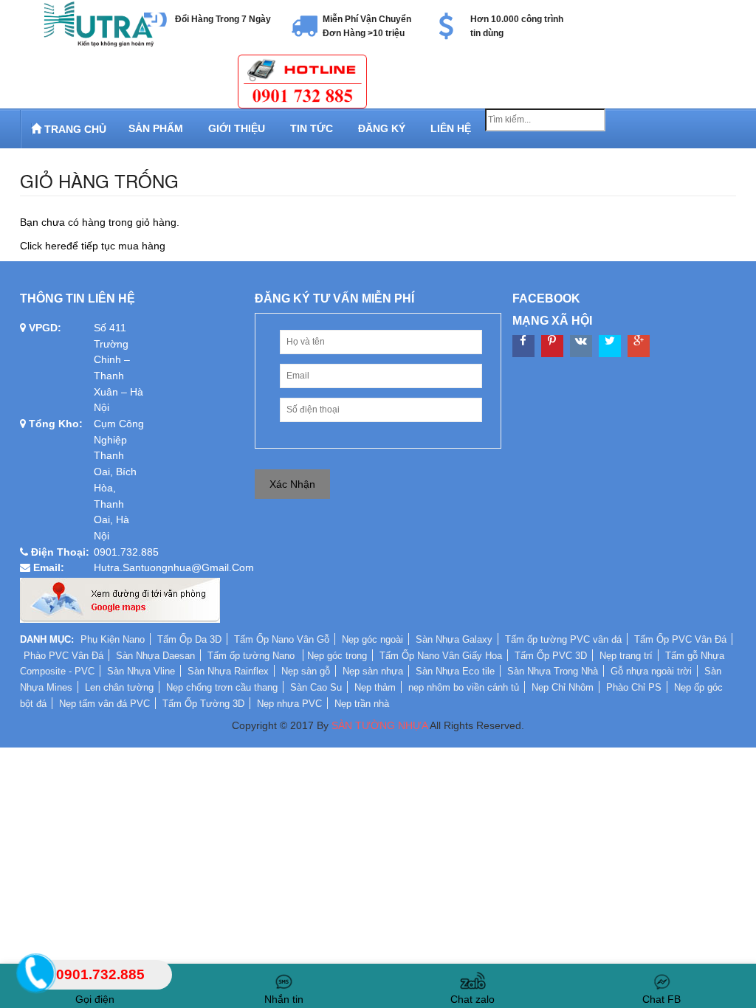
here (55, 246)
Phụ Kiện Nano (112, 639)
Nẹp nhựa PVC (289, 703)
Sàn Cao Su (316, 687)
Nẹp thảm (375, 687)
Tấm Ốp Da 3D (189, 639)
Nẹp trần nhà (361, 703)
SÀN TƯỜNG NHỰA (379, 725)
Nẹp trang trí (626, 655)
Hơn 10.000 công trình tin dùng (516, 26)
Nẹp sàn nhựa (373, 671)
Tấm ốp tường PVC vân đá (563, 639)
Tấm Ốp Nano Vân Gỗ (281, 639)
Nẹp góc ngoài (372, 639)
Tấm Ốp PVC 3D (551, 655)
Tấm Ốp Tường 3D (203, 703)
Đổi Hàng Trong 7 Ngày (223, 19)
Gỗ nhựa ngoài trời (651, 671)
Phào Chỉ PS (634, 687)
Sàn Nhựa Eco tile (455, 671)
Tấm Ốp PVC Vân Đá (680, 639)
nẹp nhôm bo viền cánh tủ (463, 687)
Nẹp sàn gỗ (305, 671)
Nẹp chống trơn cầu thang (222, 687)
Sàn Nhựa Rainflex (228, 671)
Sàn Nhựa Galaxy (454, 639)
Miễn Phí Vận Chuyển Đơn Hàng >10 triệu (367, 26)
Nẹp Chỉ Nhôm (563, 687)
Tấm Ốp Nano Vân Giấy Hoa (440, 655)
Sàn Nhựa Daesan (155, 655)
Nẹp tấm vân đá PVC (104, 703)
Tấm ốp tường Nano (252, 655)
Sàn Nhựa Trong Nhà (552, 671)
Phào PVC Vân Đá (63, 655)
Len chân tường (119, 687)
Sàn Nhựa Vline (141, 671)
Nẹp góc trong (337, 655)
